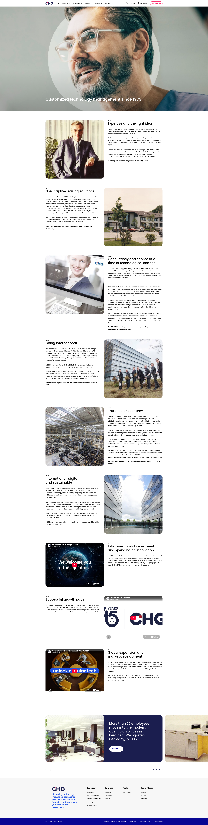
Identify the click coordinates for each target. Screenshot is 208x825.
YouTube (143, 795)
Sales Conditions (145, 821)
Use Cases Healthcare (94, 799)
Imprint (106, 821)
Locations (108, 792)
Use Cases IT (91, 792)
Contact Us (108, 795)
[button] (48, 769)
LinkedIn (143, 792)
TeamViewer (127, 792)
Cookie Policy (133, 821)
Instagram (144, 799)
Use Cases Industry (93, 795)
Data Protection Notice (118, 821)
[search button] (127, 3)
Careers (107, 799)
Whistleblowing (157, 821)
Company (90, 802)
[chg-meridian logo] (49, 3)
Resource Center (92, 805)
